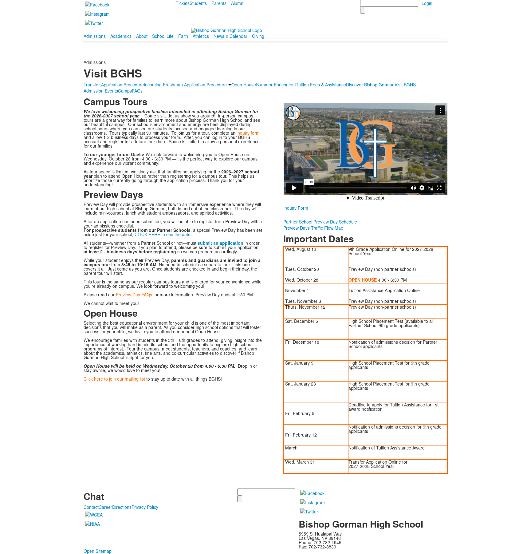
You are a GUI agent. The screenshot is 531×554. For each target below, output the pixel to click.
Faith (183, 36)
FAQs (137, 91)
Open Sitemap (98, 551)
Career (105, 507)
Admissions (95, 36)
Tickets (183, 3)
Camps (125, 91)
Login (427, 3)
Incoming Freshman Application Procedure (185, 84)
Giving (258, 36)
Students (198, 3)
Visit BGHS (405, 84)
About (142, 36)
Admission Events (101, 91)
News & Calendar (230, 36)
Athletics (201, 36)
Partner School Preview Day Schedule (320, 222)
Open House (243, 84)
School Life (163, 36)
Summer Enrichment (276, 84)
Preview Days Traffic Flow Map (313, 228)
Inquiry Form (295, 208)
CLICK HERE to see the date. (163, 234)
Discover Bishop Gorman (370, 84)
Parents (218, 3)
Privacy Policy (145, 507)
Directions (122, 507)
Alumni (237, 3)
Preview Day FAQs (134, 294)
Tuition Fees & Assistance (321, 84)
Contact (91, 507)
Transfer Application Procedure (114, 84)
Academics (121, 36)
